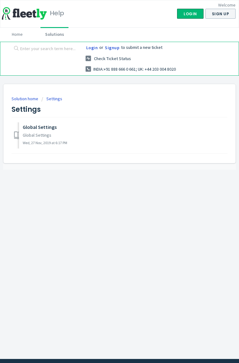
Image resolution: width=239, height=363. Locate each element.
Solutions (54, 34)
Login (92, 47)
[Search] (14, 49)
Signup (112, 47)
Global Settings (40, 127)
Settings (54, 98)
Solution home (25, 98)
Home (17, 34)
